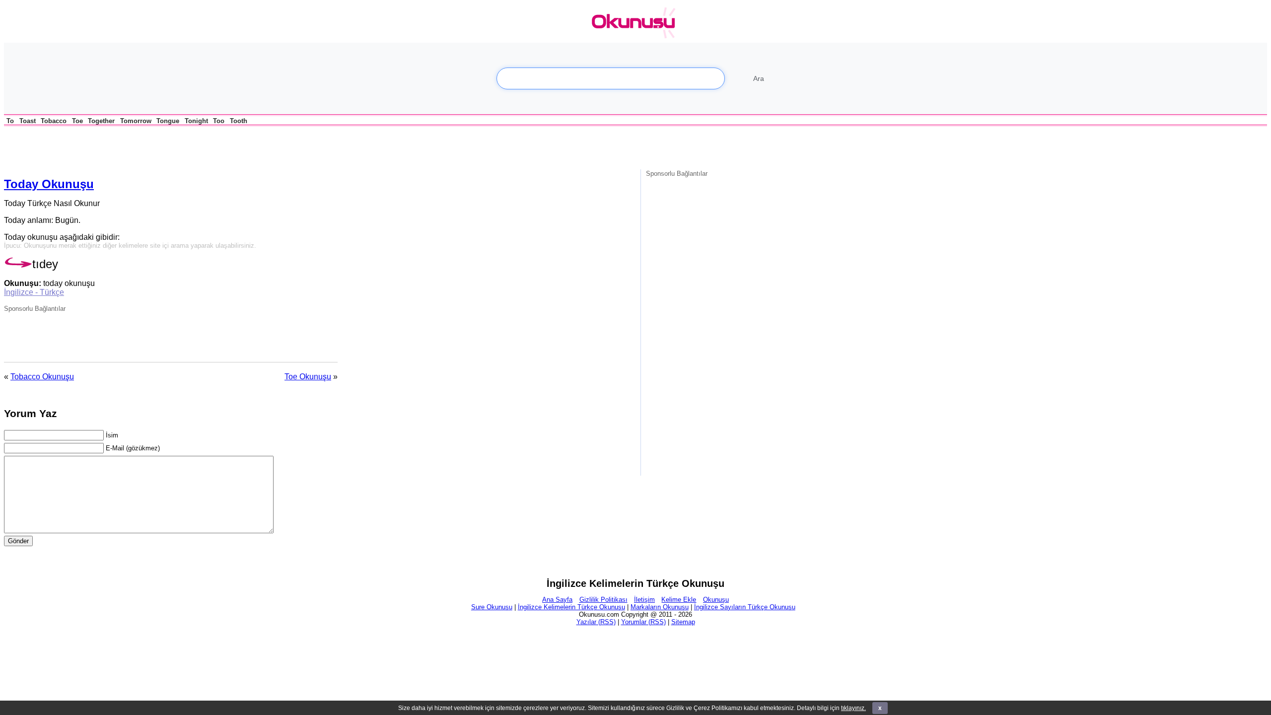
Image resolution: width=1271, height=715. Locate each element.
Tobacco (54, 121)
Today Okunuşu (49, 184)
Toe (77, 121)
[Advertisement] (120, 147)
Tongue (167, 121)
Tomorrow (135, 121)
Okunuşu (716, 599)
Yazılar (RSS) (596, 622)
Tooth (238, 121)
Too (218, 121)
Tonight (196, 121)
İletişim (644, 599)
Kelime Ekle (678, 599)
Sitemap (683, 622)
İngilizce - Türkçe (34, 292)
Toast (27, 121)
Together (101, 121)
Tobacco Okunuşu (42, 376)
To (10, 121)
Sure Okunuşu (491, 607)
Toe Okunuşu (307, 376)
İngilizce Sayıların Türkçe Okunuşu (744, 607)
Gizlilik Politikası (603, 599)
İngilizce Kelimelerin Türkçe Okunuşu (571, 607)
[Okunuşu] (636, 23)
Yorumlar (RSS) (643, 622)
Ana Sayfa (557, 599)
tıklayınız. (853, 708)
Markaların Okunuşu (660, 607)
